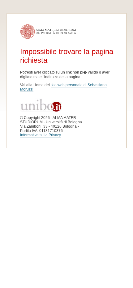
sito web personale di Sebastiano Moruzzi (63, 87)
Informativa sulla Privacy (40, 135)
